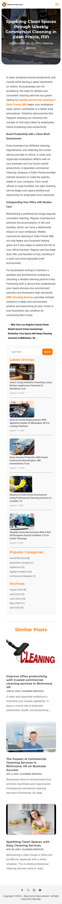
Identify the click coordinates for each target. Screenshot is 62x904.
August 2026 (16, 589)
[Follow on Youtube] (40, 890)
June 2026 (15, 598)
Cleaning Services (32, 691)
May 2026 (15, 603)
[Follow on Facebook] (22, 890)
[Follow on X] (28, 890)
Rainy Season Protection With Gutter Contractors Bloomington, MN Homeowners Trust (29, 460)
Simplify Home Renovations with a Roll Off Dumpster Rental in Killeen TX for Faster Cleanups (30, 535)
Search (47, 352)
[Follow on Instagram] (34, 890)
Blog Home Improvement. (37, 896)
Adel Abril (18, 43)
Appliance (15, 567)
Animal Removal (18, 558)
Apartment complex (20, 562)
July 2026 (15, 594)
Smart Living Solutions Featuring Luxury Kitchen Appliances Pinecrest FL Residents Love (31, 385)
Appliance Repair (18, 571)
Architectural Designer (21, 576)
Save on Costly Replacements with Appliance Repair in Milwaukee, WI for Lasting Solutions (30, 423)
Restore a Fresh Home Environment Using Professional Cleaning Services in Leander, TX (30, 497)
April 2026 (15, 607)
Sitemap (36, 899)
